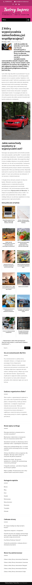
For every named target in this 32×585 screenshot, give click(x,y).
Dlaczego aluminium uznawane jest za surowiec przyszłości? (14, 433)
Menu (4, 20)
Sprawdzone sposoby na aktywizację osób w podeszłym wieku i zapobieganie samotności (16, 442)
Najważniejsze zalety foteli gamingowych (13, 340)
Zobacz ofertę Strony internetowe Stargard (15, 565)
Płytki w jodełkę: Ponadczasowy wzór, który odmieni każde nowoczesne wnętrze (15, 471)
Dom (5, 493)
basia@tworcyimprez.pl (22, 1)
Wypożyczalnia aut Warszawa (19, 190)
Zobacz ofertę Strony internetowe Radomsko (16, 559)
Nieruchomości (8, 502)
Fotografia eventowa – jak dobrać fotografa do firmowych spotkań (15, 466)
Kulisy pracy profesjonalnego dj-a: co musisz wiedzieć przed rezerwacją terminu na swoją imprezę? (16, 448)
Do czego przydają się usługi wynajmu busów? (14, 526)
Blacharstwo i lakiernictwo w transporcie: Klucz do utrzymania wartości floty (15, 437)
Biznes (6, 486)
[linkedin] (18, 4)
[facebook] (13, 4)
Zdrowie (6, 511)
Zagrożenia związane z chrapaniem (13, 530)
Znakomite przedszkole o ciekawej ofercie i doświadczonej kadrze (15, 543)
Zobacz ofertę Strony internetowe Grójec (15, 571)
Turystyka (6, 508)
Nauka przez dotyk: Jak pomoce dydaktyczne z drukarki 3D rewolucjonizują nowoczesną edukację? (15, 461)
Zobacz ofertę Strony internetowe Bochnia (15, 568)
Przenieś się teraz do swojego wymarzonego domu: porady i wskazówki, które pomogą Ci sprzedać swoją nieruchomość (16, 535)
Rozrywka (6, 505)
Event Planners (23, 583)
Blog (5, 490)
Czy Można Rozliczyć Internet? (12, 540)
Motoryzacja (7, 499)
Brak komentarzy (16, 41)
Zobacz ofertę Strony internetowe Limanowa (16, 562)
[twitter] (16, 4)
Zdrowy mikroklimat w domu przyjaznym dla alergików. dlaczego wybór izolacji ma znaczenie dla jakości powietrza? (15, 454)
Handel (6, 496)
